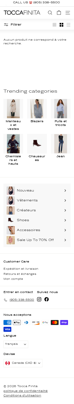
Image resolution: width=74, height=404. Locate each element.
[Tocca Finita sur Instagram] (39, 299)
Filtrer (16, 24)
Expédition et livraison (20, 269)
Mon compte (13, 279)
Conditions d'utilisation (22, 395)
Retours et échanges (19, 274)
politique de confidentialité (25, 391)
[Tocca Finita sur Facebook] (46, 299)
